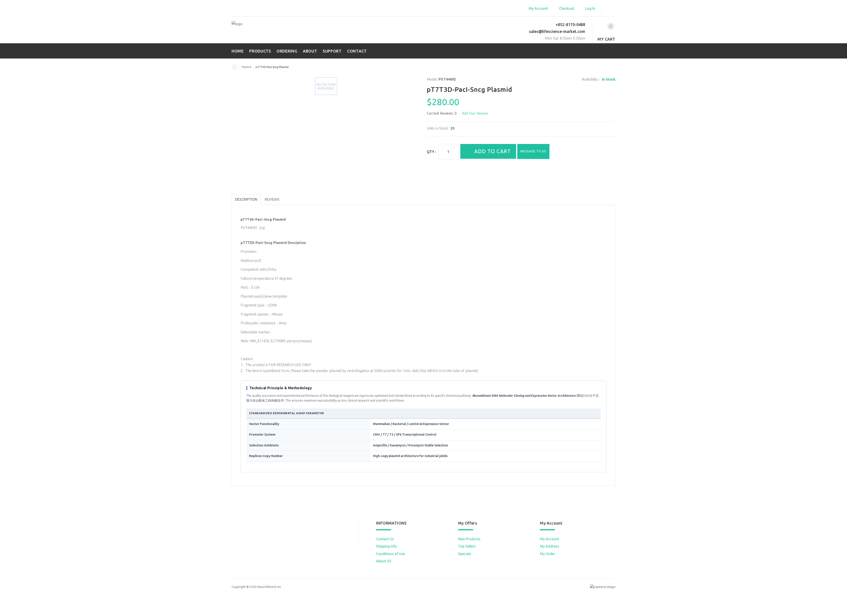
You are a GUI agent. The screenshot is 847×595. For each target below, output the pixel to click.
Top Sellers (467, 546)
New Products (469, 539)
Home (234, 67)
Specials (464, 554)
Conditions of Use (390, 554)
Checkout (566, 8)
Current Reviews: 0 (442, 113)
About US (383, 561)
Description (246, 199)
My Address (549, 546)
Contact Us (385, 539)
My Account (538, 8)
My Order (547, 554)
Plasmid (246, 67)
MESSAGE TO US (533, 151)
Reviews (272, 199)
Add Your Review (475, 113)
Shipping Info (386, 546)
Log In (590, 8)
